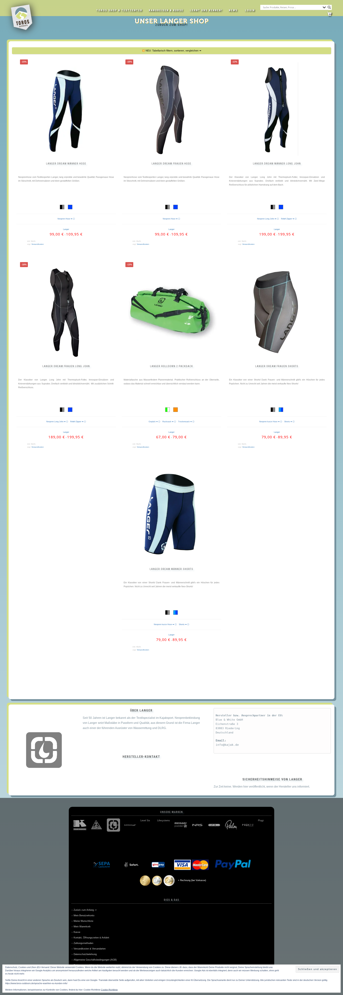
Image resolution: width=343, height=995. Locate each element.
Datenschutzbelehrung (85, 954)
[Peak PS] (247, 825)
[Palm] (231, 825)
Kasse (77, 932)
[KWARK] (79, 825)
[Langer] (113, 825)
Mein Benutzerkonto (84, 915)
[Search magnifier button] (329, 7)
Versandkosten (37, 244)
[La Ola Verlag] (96, 825)
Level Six (145, 820)
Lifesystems (163, 820)
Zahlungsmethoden (83, 943)
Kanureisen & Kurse (166, 10)
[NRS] (197, 825)
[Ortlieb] (214, 825)
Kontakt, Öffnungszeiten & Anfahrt (91, 937)
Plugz (261, 820)
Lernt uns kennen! (206, 10)
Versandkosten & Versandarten (90, 948)
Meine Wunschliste (83, 921)
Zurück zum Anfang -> (85, 910)
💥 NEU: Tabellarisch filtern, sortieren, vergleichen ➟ (171, 50)
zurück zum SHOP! (171, 25)
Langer (66, 229)
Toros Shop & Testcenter (119, 10)
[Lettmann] (130, 825)
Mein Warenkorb (82, 926)
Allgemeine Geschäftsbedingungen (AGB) (95, 959)
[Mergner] (180, 825)
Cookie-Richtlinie (109, 990)
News (233, 10)
